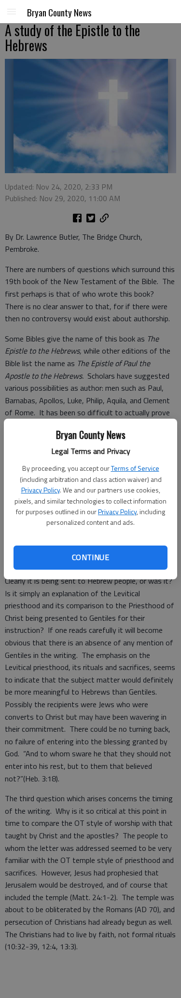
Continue (90, 557)
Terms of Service (135, 468)
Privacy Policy (40, 490)
